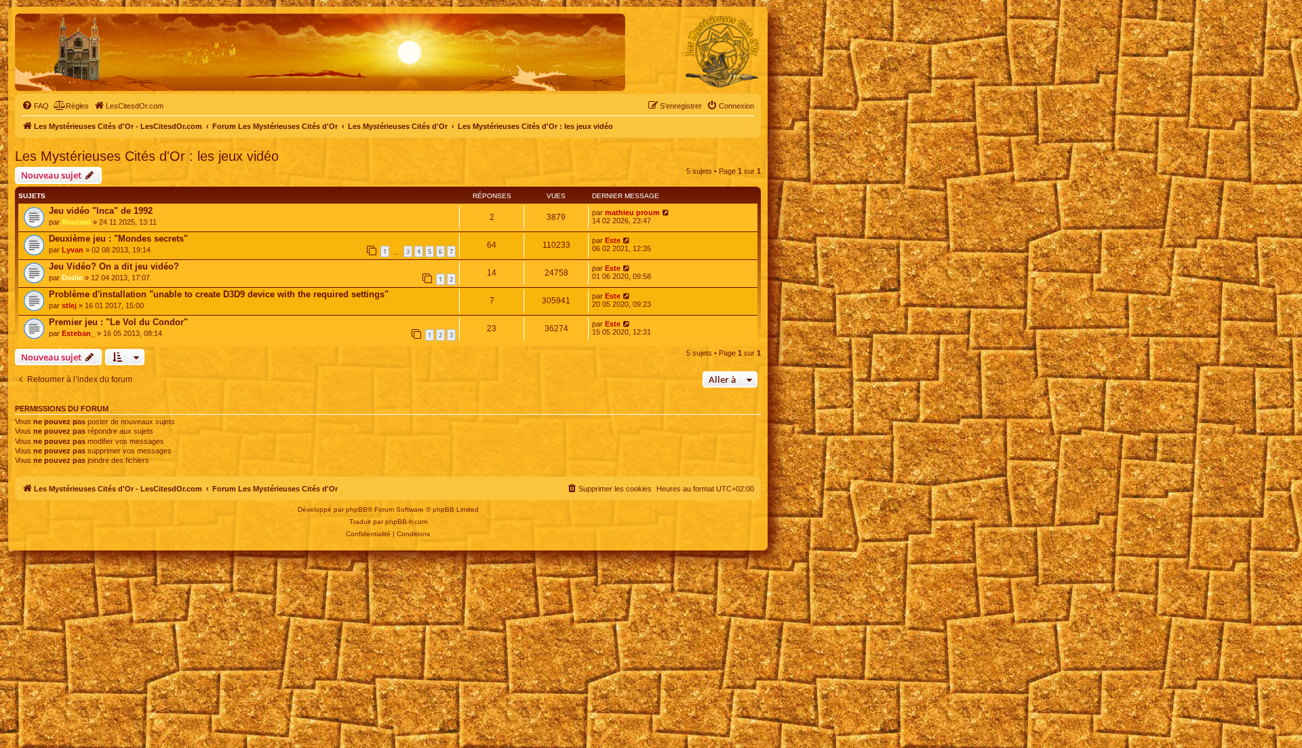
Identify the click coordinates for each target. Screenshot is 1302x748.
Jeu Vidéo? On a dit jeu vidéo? (114, 266)
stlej (69, 305)
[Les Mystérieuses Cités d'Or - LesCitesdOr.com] (722, 52)
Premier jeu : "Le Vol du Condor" (118, 322)
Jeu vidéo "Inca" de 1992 (101, 211)
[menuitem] (35, 106)
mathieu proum (632, 212)
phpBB (357, 509)
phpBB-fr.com (406, 521)
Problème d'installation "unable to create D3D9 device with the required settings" (219, 294)
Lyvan (72, 250)
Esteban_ (78, 333)
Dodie (72, 278)
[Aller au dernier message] (666, 212)
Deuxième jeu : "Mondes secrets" (118, 238)
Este (612, 240)
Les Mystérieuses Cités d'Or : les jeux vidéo (147, 156)
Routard (76, 222)
